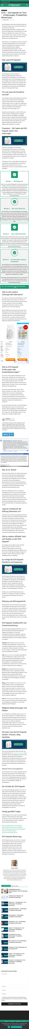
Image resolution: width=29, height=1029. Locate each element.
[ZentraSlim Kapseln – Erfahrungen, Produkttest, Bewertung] (4, 910)
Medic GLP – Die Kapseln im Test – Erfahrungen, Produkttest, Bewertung (18, 904)
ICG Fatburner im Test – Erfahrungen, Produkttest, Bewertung (15, 936)
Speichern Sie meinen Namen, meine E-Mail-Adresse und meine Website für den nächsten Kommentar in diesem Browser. (14, 999)
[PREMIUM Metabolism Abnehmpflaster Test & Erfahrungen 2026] (4, 891)
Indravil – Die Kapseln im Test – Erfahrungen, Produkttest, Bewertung (17, 929)
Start (2, 8)
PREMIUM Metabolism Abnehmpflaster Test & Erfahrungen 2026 (18, 891)
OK (9, 1027)
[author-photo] (14, 866)
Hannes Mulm (6, 19)
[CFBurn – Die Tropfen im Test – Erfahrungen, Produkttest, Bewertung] (4, 955)
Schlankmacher (7, 8)
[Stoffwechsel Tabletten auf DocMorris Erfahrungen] (4, 897)
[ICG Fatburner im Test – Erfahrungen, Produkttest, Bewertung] (4, 936)
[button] (2, 5)
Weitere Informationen (16, 1027)
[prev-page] (2, 966)
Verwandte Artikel (6, 886)
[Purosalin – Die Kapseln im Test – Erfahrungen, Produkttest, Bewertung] (4, 961)
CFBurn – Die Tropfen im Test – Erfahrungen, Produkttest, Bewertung (17, 955)
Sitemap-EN (18, 1021)
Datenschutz (12, 1021)
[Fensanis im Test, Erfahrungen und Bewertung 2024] (4, 948)
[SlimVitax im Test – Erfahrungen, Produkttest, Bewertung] (4, 923)
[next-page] (4, 966)
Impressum (6, 1021)
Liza (13, 419)
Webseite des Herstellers (18, 753)
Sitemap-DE (24, 1021)
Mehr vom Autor (14, 886)
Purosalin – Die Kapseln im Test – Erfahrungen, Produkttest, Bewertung (17, 961)
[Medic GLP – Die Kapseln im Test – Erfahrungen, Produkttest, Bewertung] (4, 904)
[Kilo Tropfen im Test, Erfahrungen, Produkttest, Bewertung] (4, 942)
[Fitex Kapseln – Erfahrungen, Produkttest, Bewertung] (4, 916)
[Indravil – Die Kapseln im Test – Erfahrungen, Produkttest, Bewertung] (4, 929)
